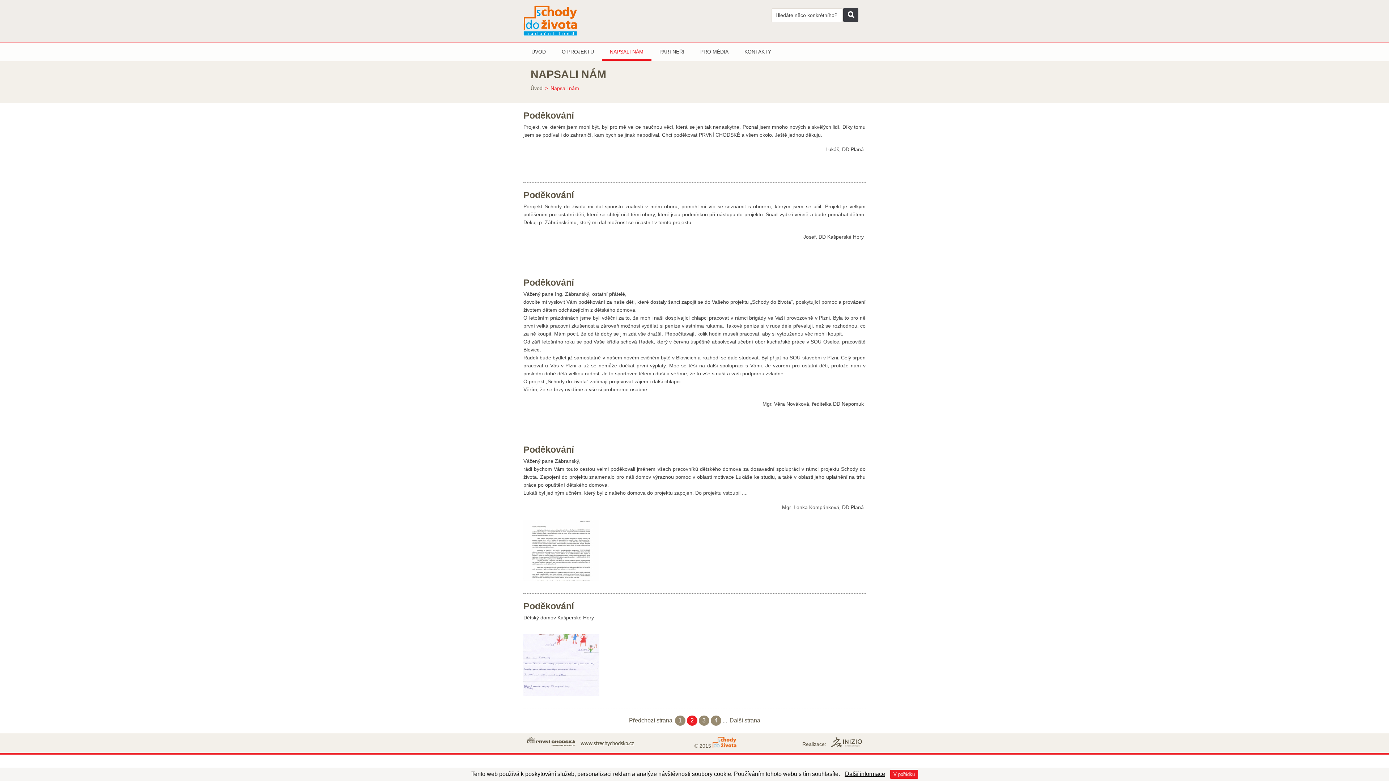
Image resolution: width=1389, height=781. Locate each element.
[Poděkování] (561, 551)
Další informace (865, 774)
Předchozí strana (650, 720)
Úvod (537, 88)
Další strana (745, 720)
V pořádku (904, 774)
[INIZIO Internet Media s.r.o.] (846, 742)
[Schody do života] (569, 21)
